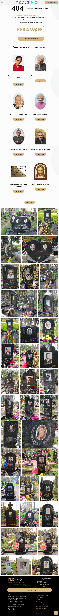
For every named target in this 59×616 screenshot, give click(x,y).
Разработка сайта (39, 613)
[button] (29, 590)
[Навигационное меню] (2, 2)
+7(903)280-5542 (20, 2)
